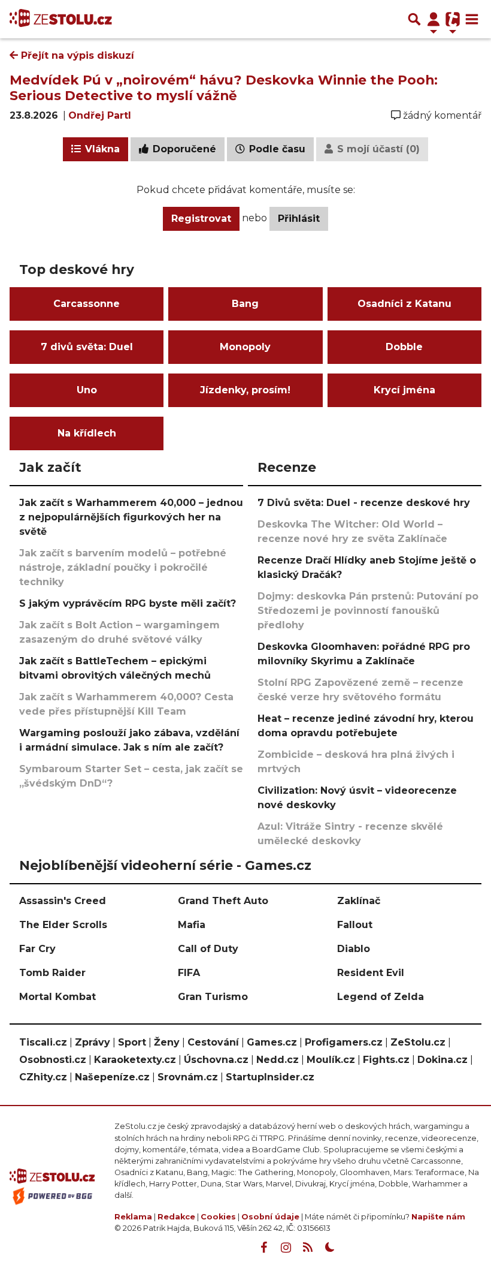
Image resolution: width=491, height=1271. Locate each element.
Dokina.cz (442, 1059)
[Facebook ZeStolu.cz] (263, 1248)
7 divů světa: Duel (87, 347)
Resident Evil (370, 972)
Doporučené (183, 149)
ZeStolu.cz (417, 1042)
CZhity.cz (43, 1077)
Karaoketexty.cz (135, 1059)
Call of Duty (208, 948)
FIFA (189, 972)
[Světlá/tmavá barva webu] (330, 1248)
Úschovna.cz (216, 1059)
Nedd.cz (277, 1059)
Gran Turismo (213, 996)
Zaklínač (358, 900)
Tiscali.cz (43, 1042)
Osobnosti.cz (52, 1059)
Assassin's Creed (62, 900)
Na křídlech (86, 433)
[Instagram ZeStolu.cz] (286, 1248)
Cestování (213, 1042)
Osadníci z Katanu (404, 303)
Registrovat (201, 218)
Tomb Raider (52, 972)
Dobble (404, 347)
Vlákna (101, 149)
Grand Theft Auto (223, 900)
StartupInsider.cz (270, 1077)
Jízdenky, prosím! (245, 390)
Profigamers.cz (344, 1042)
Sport (132, 1042)
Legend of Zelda (380, 996)
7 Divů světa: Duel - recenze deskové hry (363, 502)
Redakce (176, 1216)
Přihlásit (299, 218)
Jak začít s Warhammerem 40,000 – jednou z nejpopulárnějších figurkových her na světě (131, 517)
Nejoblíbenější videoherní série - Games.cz (165, 865)
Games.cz (272, 1042)
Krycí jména (404, 390)
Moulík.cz (331, 1059)
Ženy (167, 1042)
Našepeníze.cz (112, 1077)
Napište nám (438, 1216)
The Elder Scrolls (63, 924)
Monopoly (245, 347)
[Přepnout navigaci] (433, 19)
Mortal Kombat (57, 996)
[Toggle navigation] (471, 19)
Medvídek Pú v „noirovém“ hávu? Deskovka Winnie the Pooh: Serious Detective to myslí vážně (224, 87)
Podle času (275, 149)
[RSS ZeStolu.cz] (308, 1248)
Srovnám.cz (187, 1077)
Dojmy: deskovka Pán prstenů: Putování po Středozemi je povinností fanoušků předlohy (367, 611)
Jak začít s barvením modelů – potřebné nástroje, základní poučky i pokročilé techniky (122, 567)
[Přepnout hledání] (414, 19)
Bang (245, 303)
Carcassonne (86, 303)
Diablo (353, 948)
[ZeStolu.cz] (61, 19)
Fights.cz (386, 1059)
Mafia (191, 924)
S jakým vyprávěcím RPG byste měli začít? (127, 603)
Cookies (218, 1216)
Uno (87, 390)
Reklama (133, 1216)
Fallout (354, 924)
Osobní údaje (270, 1216)
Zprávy (92, 1042)
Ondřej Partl (99, 115)
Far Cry (37, 948)
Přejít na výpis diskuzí (76, 55)
